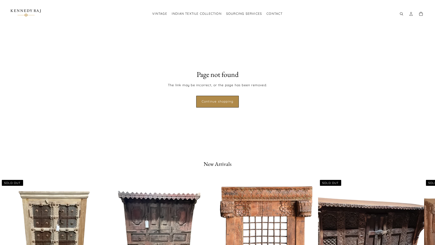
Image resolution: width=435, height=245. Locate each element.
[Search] (401, 14)
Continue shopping (217, 101)
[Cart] (421, 14)
